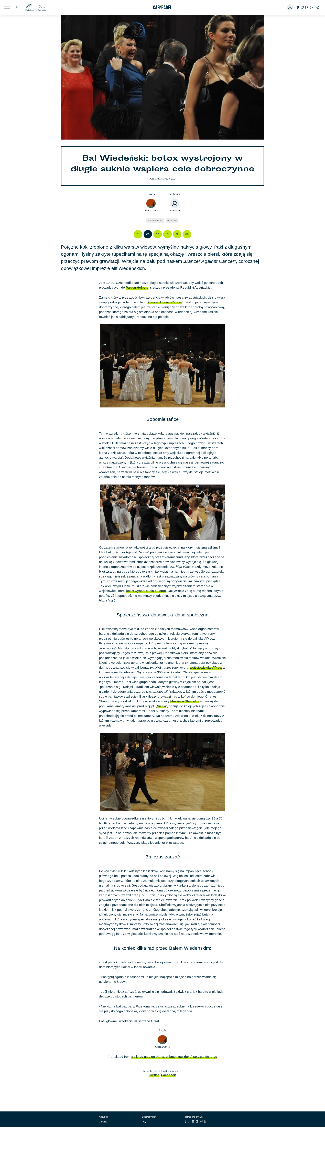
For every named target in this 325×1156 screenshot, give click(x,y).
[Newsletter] (318, 7)
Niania (161, 706)
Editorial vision (149, 1117)
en (157, 234)
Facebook (168, 1075)
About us (103, 1117)
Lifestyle (172, 220)
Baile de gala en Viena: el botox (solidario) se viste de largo (174, 1056)
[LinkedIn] (205, 1121)
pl (18, 7)
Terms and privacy (194, 1117)
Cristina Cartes (151, 210)
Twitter (154, 1075)
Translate (42, 10)
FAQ (144, 1121)
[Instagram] (307, 7)
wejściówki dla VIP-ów (206, 667)
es (147, 234)
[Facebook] (298, 7)
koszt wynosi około (146, 591)
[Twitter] (302, 7)
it (167, 234)
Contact (103, 1121)
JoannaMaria (174, 210)
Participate (29, 10)
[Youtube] (312, 7)
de (187, 234)
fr (177, 234)
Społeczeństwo (155, 220)
